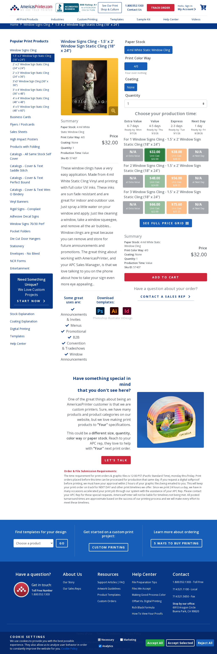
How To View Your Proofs (147, 613)
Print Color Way (138, 58)
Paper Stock (135, 41)
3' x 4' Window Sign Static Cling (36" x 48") (31, 91)
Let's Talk (116, 460)
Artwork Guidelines (108, 588)
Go (61, 543)
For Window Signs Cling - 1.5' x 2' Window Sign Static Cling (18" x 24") (162, 142)
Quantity (132, 95)
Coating (131, 79)
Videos (196, 19)
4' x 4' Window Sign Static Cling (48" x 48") (31, 100)
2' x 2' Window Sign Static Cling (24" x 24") (31, 66)
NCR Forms (18, 261)
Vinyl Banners (19, 201)
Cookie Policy (69, 648)
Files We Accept (141, 588)
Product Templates (108, 595)
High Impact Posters (24, 139)
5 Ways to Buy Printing (176, 543)
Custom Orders (106, 601)
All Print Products (27, 19)
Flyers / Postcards (22, 124)
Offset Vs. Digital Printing (146, 601)
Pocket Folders (20, 231)
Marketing (130, 639)
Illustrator (114, 318)
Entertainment (19, 268)
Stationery (17, 246)
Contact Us (134, 9)
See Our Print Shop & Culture (110, 7)
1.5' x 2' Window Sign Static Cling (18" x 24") (32, 57)
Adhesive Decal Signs (24, 216)
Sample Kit (143, 19)
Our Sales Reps (72, 588)
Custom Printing (87, 19)
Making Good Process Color (149, 595)
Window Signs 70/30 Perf (27, 224)
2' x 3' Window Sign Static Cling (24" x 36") (31, 74)
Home (14, 24)
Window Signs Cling (37, 24)
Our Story (68, 582)
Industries (57, 19)
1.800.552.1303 (134, 5)
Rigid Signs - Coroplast (25, 209)
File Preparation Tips (144, 582)
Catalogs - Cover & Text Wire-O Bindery (30, 192)
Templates (117, 19)
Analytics (107, 646)
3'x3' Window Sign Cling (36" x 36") (30, 83)
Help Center (171, 19)
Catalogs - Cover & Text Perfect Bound (26, 180)
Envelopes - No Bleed (25, 253)
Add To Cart (165, 277)
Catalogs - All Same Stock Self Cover (30, 156)
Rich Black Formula (143, 607)
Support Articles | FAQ (111, 582)
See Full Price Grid (164, 223)
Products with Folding (25, 147)
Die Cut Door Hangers (25, 239)
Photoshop (100, 318)
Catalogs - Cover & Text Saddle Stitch (26, 168)
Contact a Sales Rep (163, 296)
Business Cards (20, 117)
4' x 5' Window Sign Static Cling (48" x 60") (31, 108)
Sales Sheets (18, 132)
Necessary (108, 639)
